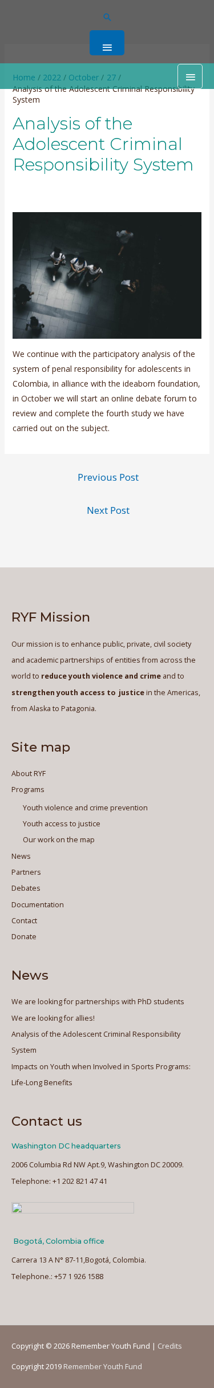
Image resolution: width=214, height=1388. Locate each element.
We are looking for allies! (53, 1018)
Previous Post (108, 477)
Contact (24, 921)
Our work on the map (59, 840)
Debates (26, 888)
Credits (170, 1346)
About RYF (28, 773)
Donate (24, 936)
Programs (28, 789)
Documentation (37, 905)
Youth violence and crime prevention (85, 808)
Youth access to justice (61, 824)
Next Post (108, 510)
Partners (26, 872)
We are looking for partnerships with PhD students (97, 1001)
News (21, 856)
